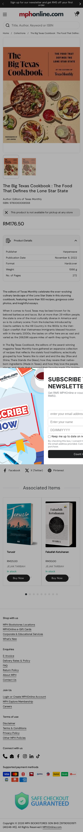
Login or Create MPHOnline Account (24, 696)
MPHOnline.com (52, 827)
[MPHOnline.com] (41, 14)
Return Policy (11, 670)
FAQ (5, 665)
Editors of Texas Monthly (27, 199)
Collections (19, 33)
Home (6, 33)
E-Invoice (8, 656)
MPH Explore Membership (18, 701)
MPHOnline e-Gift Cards (17, 629)
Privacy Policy (11, 733)
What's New (10, 639)
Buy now (18, 578)
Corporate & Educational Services (23, 634)
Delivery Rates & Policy (16, 660)
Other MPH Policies (14, 737)
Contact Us (9, 679)
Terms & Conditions (14, 728)
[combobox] (41, 25)
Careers (7, 706)
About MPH (9, 675)
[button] (76, 14)
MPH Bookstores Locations (19, 624)
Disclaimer (9, 723)
